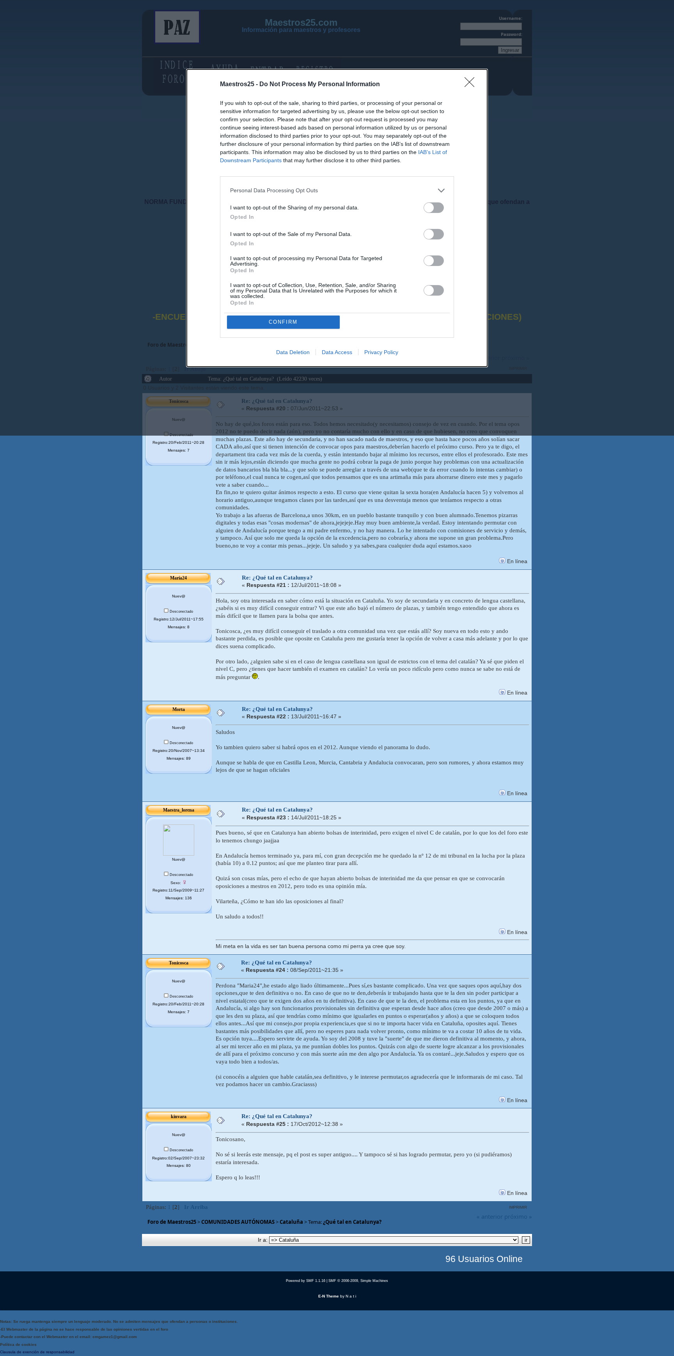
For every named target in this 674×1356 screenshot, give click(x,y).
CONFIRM (283, 322)
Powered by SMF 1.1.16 (305, 1281)
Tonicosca (178, 963)
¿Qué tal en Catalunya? (352, 1221)
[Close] (472, 84)
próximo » (518, 1216)
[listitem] (337, 190)
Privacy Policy (381, 352)
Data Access (337, 352)
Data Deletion (293, 352)
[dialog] (337, 218)
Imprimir (518, 1207)
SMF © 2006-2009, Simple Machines (358, 1281)
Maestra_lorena (178, 810)
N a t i (351, 1296)
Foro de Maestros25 (171, 1221)
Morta (178, 709)
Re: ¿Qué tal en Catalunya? (277, 577)
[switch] (434, 207)
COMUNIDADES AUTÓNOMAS (238, 1221)
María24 (178, 578)
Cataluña (291, 1221)
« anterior (490, 1216)
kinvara (178, 1116)
